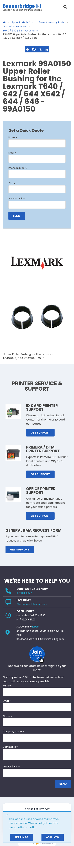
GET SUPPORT (40, 433)
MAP (35, 627)
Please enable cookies (32, 604)
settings (21, 837)
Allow (54, 837)
